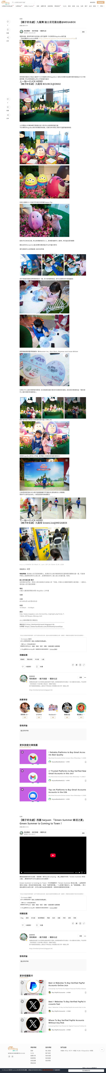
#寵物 (62, 1051)
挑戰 (59, 918)
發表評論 (25, 730)
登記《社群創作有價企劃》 (39, 641)
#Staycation (85, 1051)
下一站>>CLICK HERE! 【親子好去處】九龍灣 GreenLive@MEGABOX (43, 521)
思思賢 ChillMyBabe (25, 714)
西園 (48, 918)
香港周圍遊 (41, 918)
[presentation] (19, 708)
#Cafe (79, 1051)
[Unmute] (79, 872)
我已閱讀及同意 (86, 1070)
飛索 (74, 918)
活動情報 (57, 646)
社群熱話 (18, 6)
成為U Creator (28, 6)
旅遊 (73, 6)
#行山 (66, 1051)
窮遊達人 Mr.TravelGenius (81, 714)
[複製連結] (7, 132)
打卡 (29, 646)
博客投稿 (33, 1063)
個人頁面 (48, 1051)
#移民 (91, 1051)
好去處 (33, 918)
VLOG (65, 6)
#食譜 (74, 1051)
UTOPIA (39, 714)
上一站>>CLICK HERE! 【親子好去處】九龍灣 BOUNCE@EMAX (40, 82)
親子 (86, 6)
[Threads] (7, 128)
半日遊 (37, 659)
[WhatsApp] (7, 123)
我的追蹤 (48, 1058)
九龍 (43, 659)
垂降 (69, 918)
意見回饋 (33, 1060)
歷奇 (27, 918)
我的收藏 (48, 1055)
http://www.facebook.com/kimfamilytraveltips (57, 38)
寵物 (94, 6)
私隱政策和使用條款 (47, 1070)
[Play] (21, 872)
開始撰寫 (100, 2)
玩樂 (82, 6)
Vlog (21, 918)
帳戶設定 (48, 1053)
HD (84, 872)
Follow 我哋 (53, 649)
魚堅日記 (67, 714)
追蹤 (83, 32)
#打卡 (70, 1051)
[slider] (49, 872)
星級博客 (50, 6)
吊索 (64, 918)
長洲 (53, 918)
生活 (90, 6)
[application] (53, 855)
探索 (38, 6)
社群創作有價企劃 (7, 6)
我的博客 (48, 1060)
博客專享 (57, 6)
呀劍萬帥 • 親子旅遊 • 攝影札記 (35, 31)
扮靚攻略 (50, 646)
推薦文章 (43, 6)
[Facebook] (7, 119)
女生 (77, 6)
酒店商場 (29, 659)
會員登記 (92, 2)
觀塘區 (22, 659)
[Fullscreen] (82, 872)
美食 (69, 6)
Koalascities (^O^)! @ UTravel (53, 714)
